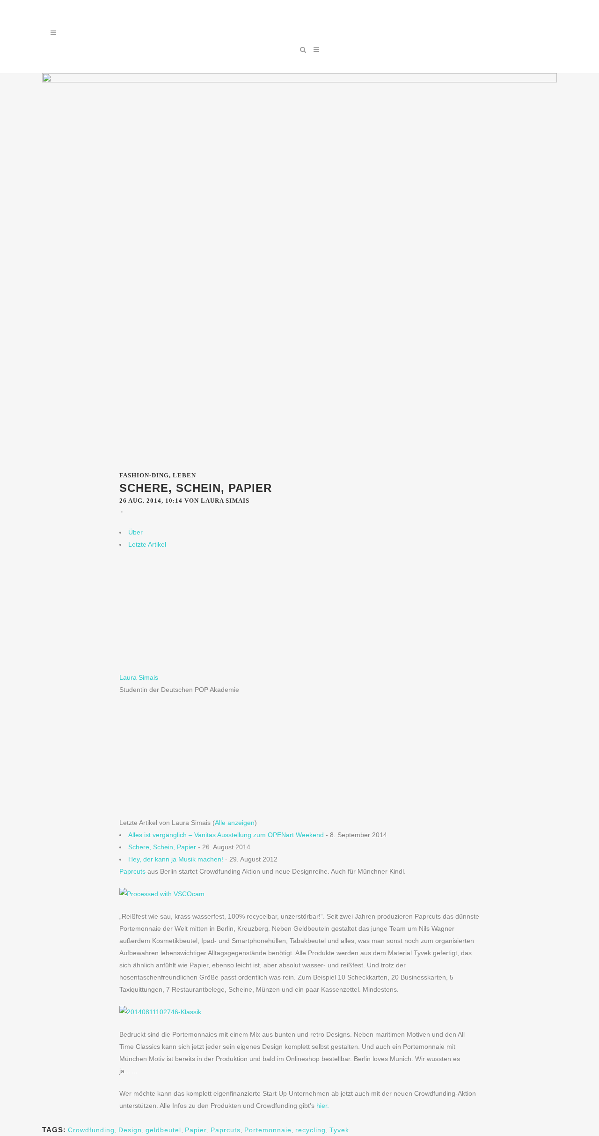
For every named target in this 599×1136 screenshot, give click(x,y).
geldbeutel (163, 1130)
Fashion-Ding (144, 475)
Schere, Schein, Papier (162, 847)
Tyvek (339, 1130)
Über (135, 532)
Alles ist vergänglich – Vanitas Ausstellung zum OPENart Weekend (226, 835)
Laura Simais (138, 677)
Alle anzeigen (235, 822)
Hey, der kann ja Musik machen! (175, 859)
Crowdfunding (91, 1130)
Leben (184, 475)
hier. (322, 1105)
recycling (310, 1130)
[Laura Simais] (177, 665)
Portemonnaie (268, 1130)
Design (130, 1130)
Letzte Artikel (147, 544)
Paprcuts (132, 871)
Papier (196, 1130)
